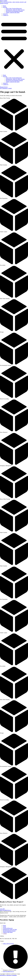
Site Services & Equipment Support (14, 11)
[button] (14, 45)
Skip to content (3, 0)
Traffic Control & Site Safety (13, 12)
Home (4, 5)
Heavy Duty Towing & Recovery (14, 8)
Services (5, 7)
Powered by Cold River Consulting (8, 975)
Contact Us (5, 15)
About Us (5, 13)
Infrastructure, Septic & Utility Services (15, 9)
